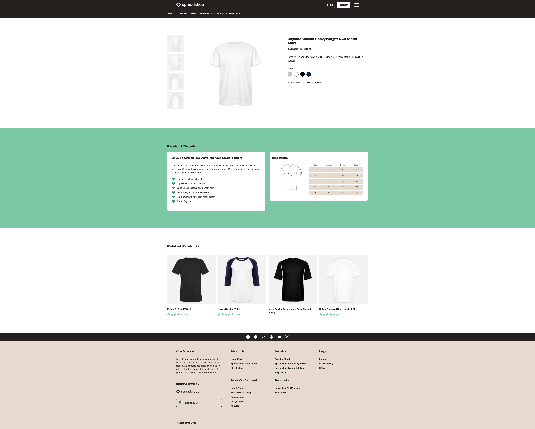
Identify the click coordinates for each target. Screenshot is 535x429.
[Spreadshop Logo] (190, 5)
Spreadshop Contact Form (244, 363)
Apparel (192, 14)
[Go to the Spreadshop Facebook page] (256, 337)
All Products (181, 14)
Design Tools (237, 401)
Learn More (236, 359)
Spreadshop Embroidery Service (291, 363)
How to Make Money (241, 392)
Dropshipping (237, 397)
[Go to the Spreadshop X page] (287, 337)
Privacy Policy (326, 363)
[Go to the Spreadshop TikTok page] (264, 337)
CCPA (322, 368)
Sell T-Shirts (281, 392)
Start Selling (237, 368)
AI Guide (235, 406)
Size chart (317, 82)
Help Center (281, 372)
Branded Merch (282, 359)
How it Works (237, 388)
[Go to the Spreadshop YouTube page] (279, 337)
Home (170, 14)
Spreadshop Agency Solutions (290, 368)
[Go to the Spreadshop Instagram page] (248, 337)
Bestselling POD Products (287, 388)
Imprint (322, 359)
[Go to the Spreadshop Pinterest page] (271, 337)
